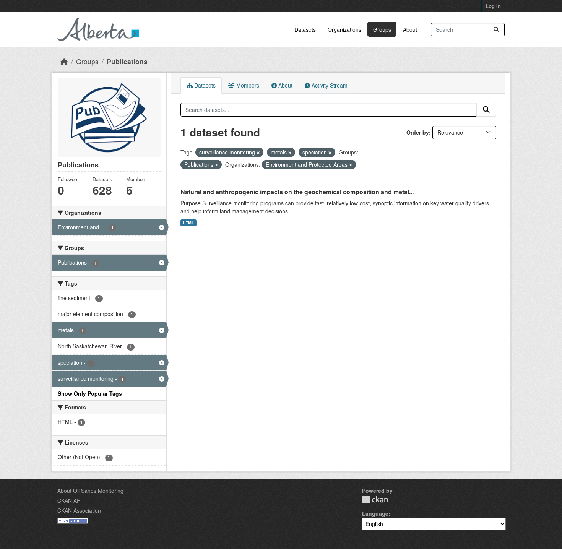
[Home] (64, 61)
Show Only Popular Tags (90, 393)
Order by (417, 132)
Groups (382, 29)
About (410, 29)
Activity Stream (329, 85)
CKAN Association (79, 510)
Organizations (344, 29)
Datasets (305, 29)
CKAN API (69, 500)
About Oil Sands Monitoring (90, 490)
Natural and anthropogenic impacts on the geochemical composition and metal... (297, 191)
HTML (188, 223)
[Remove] (258, 152)
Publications (127, 61)
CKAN (375, 499)
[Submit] (496, 29)
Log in (493, 6)
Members (247, 85)
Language (375, 513)
